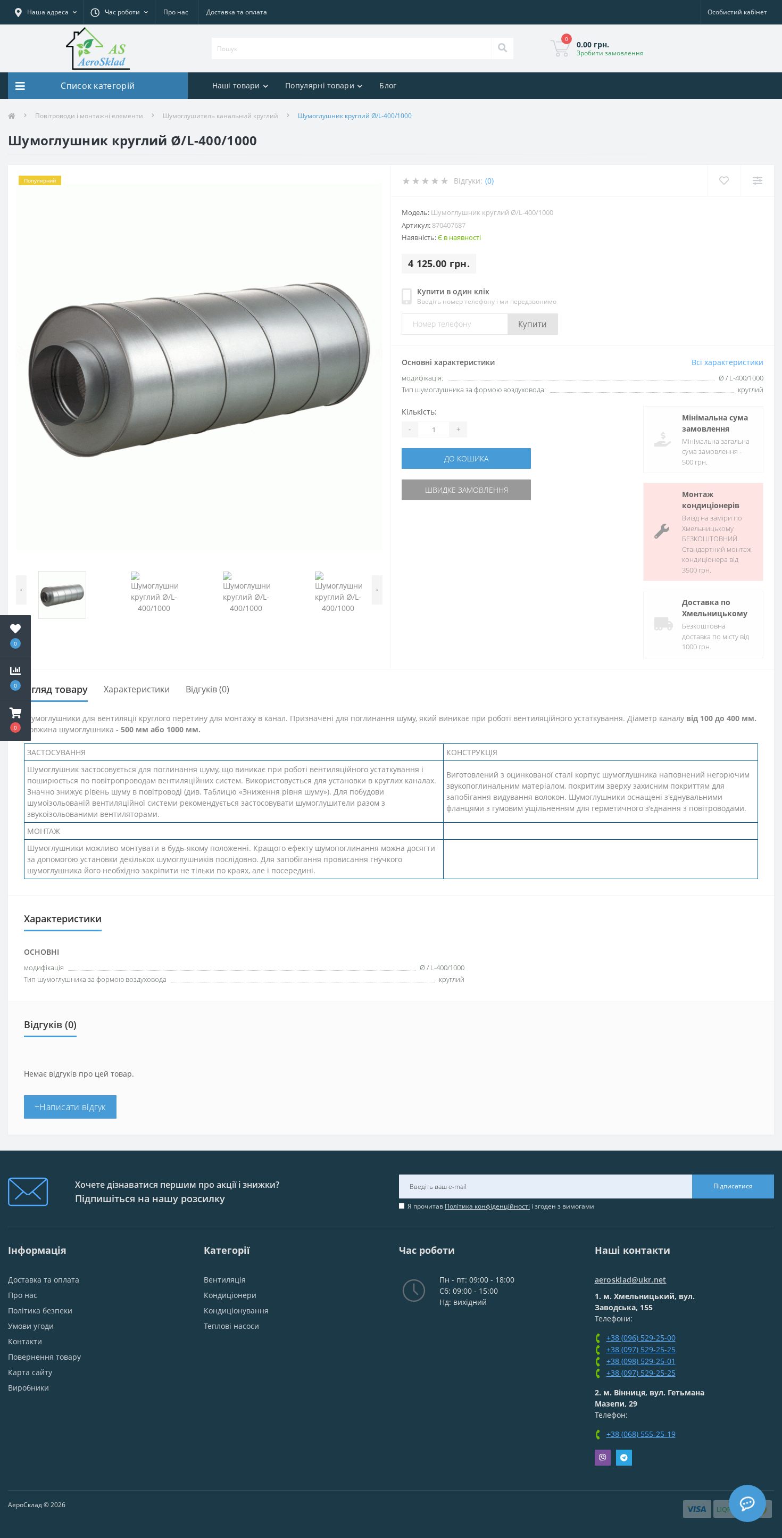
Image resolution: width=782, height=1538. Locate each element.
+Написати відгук (70, 1107)
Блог (387, 85)
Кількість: (419, 412)
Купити (532, 324)
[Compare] (757, 180)
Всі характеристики (727, 362)
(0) (489, 181)
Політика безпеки (40, 1310)
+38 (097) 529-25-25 (641, 1349)
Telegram (624, 1458)
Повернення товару (44, 1357)
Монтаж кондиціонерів (710, 499)
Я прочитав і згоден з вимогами (500, 1206)
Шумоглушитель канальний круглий (220, 115)
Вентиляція (225, 1280)
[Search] (502, 48)
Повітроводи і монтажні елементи (89, 115)
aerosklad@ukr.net (631, 1280)
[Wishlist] (724, 180)
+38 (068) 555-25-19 (641, 1434)
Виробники (28, 1388)
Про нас (175, 11)
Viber (603, 1458)
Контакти (25, 1341)
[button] (15, 720)
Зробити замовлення (610, 52)
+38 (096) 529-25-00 (641, 1338)
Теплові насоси (231, 1326)
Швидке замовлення (466, 490)
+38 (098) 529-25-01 (641, 1361)
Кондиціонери (230, 1295)
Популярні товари (319, 85)
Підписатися (733, 1185)
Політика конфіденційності (487, 1206)
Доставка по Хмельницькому (714, 607)
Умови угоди (31, 1326)
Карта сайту (30, 1372)
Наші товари (236, 85)
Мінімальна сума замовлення (715, 423)
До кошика (466, 458)
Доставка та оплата (236, 11)
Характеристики (137, 689)
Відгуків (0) (207, 689)
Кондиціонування (236, 1310)
